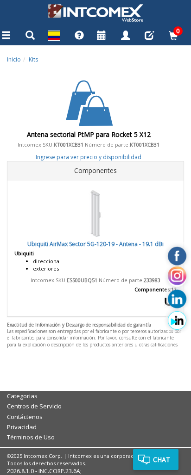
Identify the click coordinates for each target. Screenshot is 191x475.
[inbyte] (177, 320)
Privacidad (22, 427)
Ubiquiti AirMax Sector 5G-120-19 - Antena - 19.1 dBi (95, 244)
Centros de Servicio (34, 406)
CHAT (161, 459)
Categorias (22, 396)
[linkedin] (177, 299)
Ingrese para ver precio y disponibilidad (88, 157)
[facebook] (177, 256)
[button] (54, 36)
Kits (33, 59)
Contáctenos (25, 417)
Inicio (14, 59)
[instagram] (177, 277)
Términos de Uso (31, 437)
